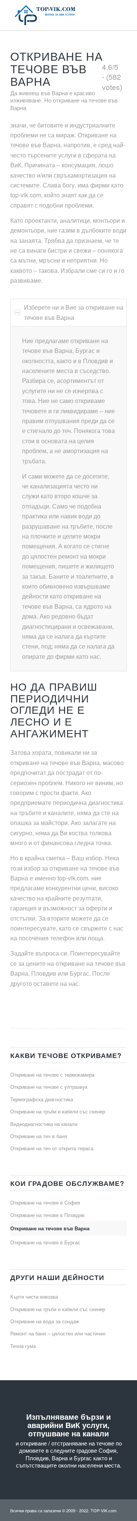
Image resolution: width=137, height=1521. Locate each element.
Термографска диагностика (41, 1099)
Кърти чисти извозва (34, 1296)
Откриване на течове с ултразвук (49, 1086)
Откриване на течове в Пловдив (47, 1215)
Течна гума (23, 1345)
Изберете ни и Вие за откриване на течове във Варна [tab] (73, 312)
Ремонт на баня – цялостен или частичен (57, 1333)
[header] (57, 15)
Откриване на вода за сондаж (44, 1321)
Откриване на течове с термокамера (52, 1074)
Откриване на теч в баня (38, 1136)
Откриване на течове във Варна (49, 1228)
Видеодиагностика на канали (43, 1123)
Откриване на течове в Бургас (45, 1242)
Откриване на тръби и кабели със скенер (57, 1111)
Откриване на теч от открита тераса (51, 1148)
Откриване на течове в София (45, 1202)
